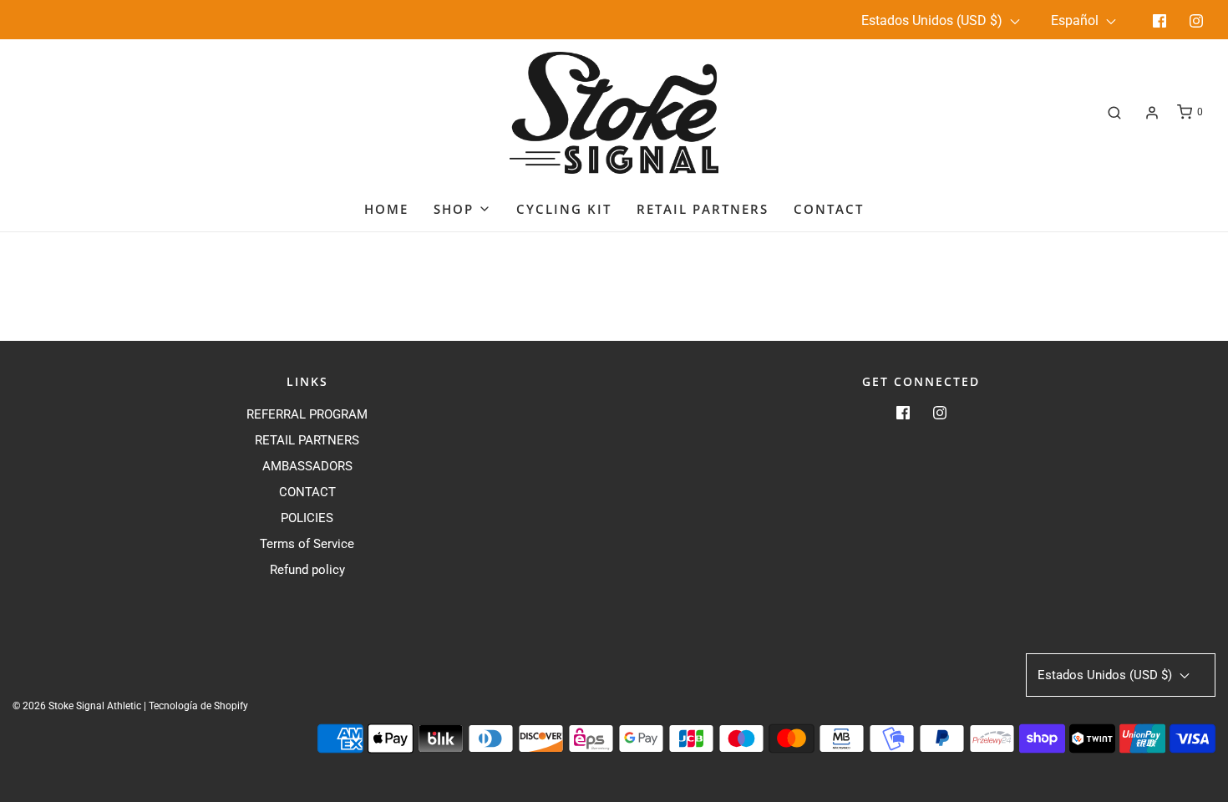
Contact (829, 208)
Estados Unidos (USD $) (933, 20)
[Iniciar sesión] (1152, 112)
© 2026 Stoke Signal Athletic (77, 706)
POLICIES (307, 517)
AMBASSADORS (307, 466)
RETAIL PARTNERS (307, 440)
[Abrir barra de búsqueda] (1114, 112)
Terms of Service (307, 543)
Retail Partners (703, 208)
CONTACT (307, 492)
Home (386, 208)
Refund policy (307, 569)
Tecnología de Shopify (198, 706)
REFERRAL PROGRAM (307, 414)
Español (1076, 20)
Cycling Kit (563, 208)
